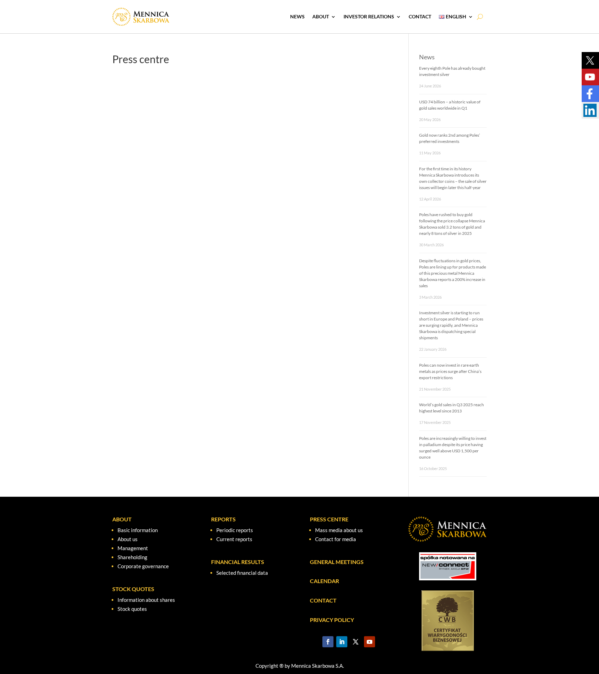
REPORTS (223, 519)
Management (133, 548)
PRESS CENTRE (329, 519)
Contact (420, 16)
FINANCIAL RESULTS (237, 561)
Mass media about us (339, 530)
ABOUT (122, 519)
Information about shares (146, 600)
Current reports (234, 539)
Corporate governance (143, 566)
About (320, 16)
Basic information (138, 530)
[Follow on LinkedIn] (341, 641)
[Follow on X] (355, 641)
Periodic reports (234, 530)
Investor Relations (369, 16)
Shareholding (132, 557)
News (297, 16)
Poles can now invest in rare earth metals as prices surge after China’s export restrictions (450, 371)
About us (128, 539)
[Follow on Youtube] (369, 641)
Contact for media (335, 539)
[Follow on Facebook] (327, 641)
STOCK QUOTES (133, 589)
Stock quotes (132, 609)
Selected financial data (242, 573)
